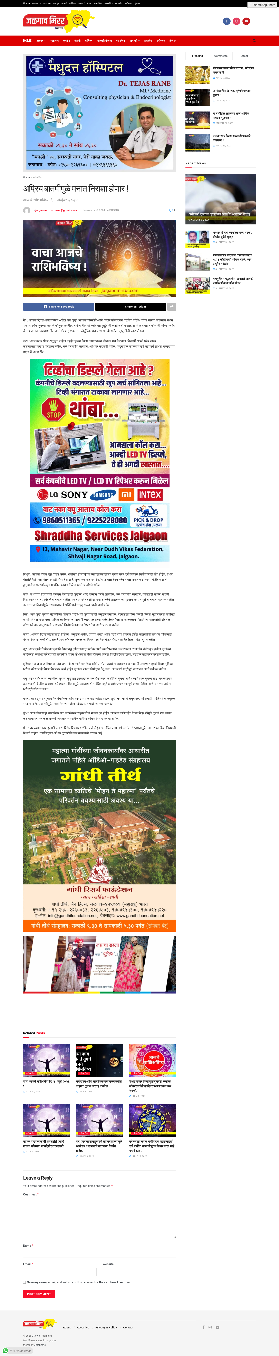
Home (26, 3)
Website (108, 1264)
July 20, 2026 (32, 1091)
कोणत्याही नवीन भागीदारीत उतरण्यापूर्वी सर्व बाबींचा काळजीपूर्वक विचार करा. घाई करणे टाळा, (151, 1146)
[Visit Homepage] (59, 21)
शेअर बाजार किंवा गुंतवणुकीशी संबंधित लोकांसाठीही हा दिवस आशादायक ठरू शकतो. (150, 1086)
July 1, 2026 (32, 1151)
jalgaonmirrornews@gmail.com (56, 210)
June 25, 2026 (139, 1156)
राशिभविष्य (37, 177)
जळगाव (35, 3)
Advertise (83, 1327)
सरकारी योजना (85, 3)
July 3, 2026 (85, 1091)
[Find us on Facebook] (227, 21)
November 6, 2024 (94, 210)
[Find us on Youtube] (246, 21)
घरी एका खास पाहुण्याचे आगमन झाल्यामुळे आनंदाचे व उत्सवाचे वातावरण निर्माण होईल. (99, 1146)
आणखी (108, 3)
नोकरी (64, 3)
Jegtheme (40, 1345)
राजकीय (118, 3)
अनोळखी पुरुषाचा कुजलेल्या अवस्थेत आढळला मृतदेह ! (220, 214)
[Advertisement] (99, 1013)
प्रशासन (47, 3)
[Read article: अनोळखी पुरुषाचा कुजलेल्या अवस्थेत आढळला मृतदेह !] (220, 199)
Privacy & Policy (106, 1327)
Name (28, 1246)
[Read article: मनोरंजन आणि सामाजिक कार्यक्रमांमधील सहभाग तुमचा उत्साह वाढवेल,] (99, 1060)
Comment (31, 1194)
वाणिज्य (72, 3)
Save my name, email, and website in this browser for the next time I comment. (79, 1282)
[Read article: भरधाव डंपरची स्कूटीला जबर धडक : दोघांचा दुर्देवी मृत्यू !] (197, 239)
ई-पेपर (137, 3)
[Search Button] (254, 41)
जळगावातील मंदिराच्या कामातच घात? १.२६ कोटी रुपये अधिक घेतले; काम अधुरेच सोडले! (232, 259)
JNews (36, 1335)
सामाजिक (98, 3)
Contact (128, 1327)
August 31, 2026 (199, 220)
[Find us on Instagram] (236, 21)
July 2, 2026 (138, 1096)
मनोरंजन (128, 3)
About (66, 1327)
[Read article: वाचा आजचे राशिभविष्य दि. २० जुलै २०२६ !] (46, 1060)
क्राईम (56, 3)
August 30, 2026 (224, 288)
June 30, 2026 (86, 1156)
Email (28, 1264)
